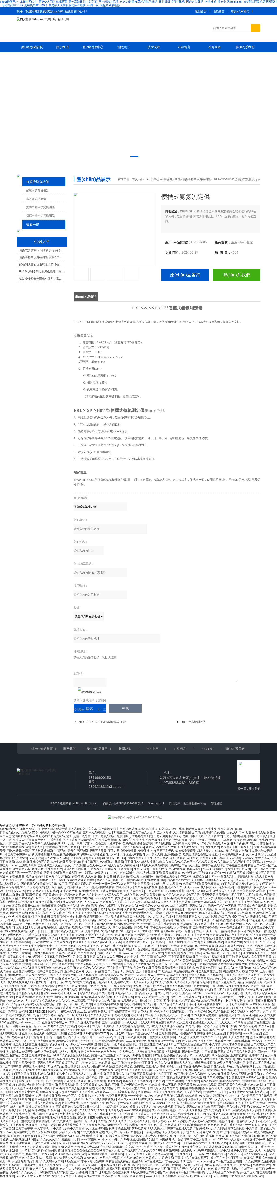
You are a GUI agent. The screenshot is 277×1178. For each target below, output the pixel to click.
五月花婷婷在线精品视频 (96, 997)
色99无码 (74, 1165)
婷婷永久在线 (48, 883)
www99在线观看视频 (137, 1110)
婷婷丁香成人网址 (213, 865)
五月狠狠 (173, 1103)
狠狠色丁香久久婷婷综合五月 (166, 1124)
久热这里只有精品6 (132, 854)
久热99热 (172, 1088)
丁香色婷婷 (217, 986)
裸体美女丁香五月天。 (137, 942)
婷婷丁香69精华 (191, 953)
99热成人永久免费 (262, 1106)
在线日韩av (238, 931)
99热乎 (118, 1037)
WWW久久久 (15, 1000)
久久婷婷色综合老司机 (130, 1026)
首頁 (135, 179)
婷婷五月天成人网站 (39, 1048)
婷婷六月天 (34, 978)
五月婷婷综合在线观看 (252, 905)
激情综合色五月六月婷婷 (149, 1066)
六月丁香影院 (182, 927)
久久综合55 (117, 1033)
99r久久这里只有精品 (64, 989)
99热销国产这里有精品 (198, 1018)
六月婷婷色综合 (216, 1154)
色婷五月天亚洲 (23, 945)
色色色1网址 (253, 989)
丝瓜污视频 (173, 1051)
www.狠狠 (22, 861)
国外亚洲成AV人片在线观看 (116, 975)
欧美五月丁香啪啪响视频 (128, 880)
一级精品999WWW (151, 905)
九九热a (224, 945)
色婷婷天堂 (143, 923)
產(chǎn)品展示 (97, 748)
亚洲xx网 (78, 1029)
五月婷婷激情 (245, 872)
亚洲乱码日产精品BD (20, 901)
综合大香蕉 (172, 953)
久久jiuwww (191, 887)
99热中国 (159, 883)
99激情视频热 (178, 1011)
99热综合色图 (248, 1026)
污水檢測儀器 (196, 721)
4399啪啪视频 (243, 1022)
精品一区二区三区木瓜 (79, 923)
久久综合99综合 (131, 1157)
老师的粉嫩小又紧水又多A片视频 (31, 1157)
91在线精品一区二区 (32, 898)
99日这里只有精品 (124, 1092)
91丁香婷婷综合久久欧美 (190, 1073)
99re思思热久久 (127, 1000)
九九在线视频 (62, 942)
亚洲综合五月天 (40, 861)
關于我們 (62, 47)
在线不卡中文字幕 (252, 1168)
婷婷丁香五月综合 (232, 1124)
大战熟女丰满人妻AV (190, 1121)
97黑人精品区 (113, 894)
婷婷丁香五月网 (118, 989)
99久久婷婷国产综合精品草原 (149, 1172)
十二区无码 (169, 1084)
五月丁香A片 (260, 869)
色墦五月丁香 (41, 923)
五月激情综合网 (88, 891)
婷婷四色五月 (20, 1037)
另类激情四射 (261, 1165)
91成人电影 (106, 993)
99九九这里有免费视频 (43, 927)
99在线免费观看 (185, 850)
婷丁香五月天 (71, 1037)
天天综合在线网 (20, 942)
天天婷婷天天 (162, 1117)
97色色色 (255, 920)
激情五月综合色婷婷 (262, 1037)
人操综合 (181, 1048)
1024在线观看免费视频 (109, 1040)
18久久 (4, 989)
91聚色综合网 (108, 978)
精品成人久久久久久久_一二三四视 (64, 1000)
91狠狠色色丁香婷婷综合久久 (208, 1070)
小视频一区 (235, 1154)
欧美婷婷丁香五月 (206, 923)
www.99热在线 (252, 1033)
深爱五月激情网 (109, 1048)
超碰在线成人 (122, 982)
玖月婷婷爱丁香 (182, 938)
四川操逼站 (127, 971)
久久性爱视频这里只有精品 (203, 1110)
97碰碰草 (46, 1172)
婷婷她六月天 (265, 1029)
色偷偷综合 (145, 1092)
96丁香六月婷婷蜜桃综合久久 (239, 883)
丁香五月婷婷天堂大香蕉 (130, 1088)
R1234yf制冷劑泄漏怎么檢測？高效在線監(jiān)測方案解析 (41, 271)
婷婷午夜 (241, 920)
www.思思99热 (167, 989)
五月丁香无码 (165, 850)
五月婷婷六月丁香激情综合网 (125, 967)
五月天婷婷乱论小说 (175, 1132)
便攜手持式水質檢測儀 (40, 215)
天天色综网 (167, 916)
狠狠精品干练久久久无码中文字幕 (42, 1161)
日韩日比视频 (241, 1040)
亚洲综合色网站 (74, 971)
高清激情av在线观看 (13, 978)
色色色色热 (268, 1073)
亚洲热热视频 (68, 891)
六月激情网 (166, 1157)
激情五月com (243, 967)
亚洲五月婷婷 (75, 1077)
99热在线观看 (89, 978)
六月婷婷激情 (94, 894)
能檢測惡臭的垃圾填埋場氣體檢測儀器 (41, 264)
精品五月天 (88, 1037)
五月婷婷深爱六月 (80, 883)
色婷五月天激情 (56, 1033)
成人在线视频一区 (126, 1029)
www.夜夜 (161, 1099)
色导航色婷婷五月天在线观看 (34, 997)
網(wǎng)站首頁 (32, 47)
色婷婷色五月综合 (166, 876)
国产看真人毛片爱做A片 (139, 964)
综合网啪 (233, 1070)
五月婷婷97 (268, 975)
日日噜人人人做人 (182, 1062)
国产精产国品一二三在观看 (199, 1051)
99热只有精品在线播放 (218, 1165)
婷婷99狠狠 (76, 938)
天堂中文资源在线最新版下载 (37, 1121)
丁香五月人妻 (205, 898)
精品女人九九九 (199, 916)
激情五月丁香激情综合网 (136, 1070)
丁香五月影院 (198, 1139)
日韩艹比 (94, 1172)
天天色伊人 (39, 839)
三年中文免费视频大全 (97, 832)
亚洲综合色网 (143, 1117)
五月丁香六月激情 (144, 832)
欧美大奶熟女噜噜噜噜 (40, 1106)
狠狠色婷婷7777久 (171, 887)
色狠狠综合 (23, 1084)
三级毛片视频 (152, 1132)
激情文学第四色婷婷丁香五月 (234, 938)
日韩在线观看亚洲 (61, 964)
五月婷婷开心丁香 (22, 989)
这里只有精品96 (107, 1007)
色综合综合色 (124, 1066)
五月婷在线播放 (128, 960)
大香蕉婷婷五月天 (171, 1029)
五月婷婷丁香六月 (67, 1062)
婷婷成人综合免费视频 (39, 1004)
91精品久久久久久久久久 (44, 1139)
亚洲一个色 (211, 920)
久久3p (163, 997)
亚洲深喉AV (63, 1135)
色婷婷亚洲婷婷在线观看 (138, 843)
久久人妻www (89, 1146)
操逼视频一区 (178, 1172)
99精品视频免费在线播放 (121, 1161)
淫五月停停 (211, 1117)
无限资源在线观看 (75, 1081)
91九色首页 (88, 847)
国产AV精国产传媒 (56, 858)
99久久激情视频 (20, 1143)
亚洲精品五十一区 (46, 945)
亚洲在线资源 (61, 960)
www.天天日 (32, 1022)
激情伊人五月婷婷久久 (57, 909)
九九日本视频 (96, 1073)
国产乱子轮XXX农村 (198, 891)
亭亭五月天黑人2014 (42, 1018)
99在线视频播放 (135, 1037)
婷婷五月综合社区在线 (211, 1033)
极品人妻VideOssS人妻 (106, 942)
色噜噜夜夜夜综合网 (52, 905)
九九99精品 (32, 1000)
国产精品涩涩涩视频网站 (25, 909)
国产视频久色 (29, 883)
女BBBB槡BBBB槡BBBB (204, 839)
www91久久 (153, 1176)
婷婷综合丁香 (178, 865)
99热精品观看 (40, 1029)
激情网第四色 (56, 1099)
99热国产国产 (194, 1026)
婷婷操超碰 (122, 1015)
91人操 (203, 1095)
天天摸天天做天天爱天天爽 (171, 1070)
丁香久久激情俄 (175, 1161)
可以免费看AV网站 (19, 850)
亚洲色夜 (57, 887)
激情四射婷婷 (166, 1135)
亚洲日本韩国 (255, 1143)
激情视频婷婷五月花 (247, 1099)
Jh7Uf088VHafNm (104, 960)
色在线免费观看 (36, 975)
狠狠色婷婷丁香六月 (44, 1084)
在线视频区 (26, 1081)
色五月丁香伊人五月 (241, 894)
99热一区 (57, 923)
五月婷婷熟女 (201, 956)
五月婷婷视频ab (56, 898)
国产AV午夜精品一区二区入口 (239, 1172)
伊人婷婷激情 (40, 854)
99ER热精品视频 (230, 923)
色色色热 (158, 1081)
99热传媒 (74, 898)
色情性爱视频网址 (125, 1044)
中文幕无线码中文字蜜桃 (68, 1128)
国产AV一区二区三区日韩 (258, 923)
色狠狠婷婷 (226, 887)
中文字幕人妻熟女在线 (239, 1000)
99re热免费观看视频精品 (169, 1106)
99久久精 (240, 898)
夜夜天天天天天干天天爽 (137, 1168)
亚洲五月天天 (97, 850)
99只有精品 (260, 839)
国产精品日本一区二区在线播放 (106, 1077)
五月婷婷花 (170, 1000)
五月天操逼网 (110, 1022)
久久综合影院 (256, 1084)
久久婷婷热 (150, 1157)
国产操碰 (85, 989)
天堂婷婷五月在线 (248, 1113)
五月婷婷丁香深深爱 (206, 927)
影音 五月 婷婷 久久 (89, 956)
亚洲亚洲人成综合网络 (68, 901)
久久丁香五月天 (261, 956)
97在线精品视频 (250, 1157)
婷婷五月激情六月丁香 (224, 1157)
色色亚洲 (104, 1062)
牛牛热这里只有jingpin (100, 1029)
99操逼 (98, 872)
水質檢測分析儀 (37, 182)
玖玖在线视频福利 (75, 869)
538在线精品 (163, 843)
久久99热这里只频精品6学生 (136, 1139)
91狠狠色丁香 (122, 832)
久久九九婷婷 (175, 986)
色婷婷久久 (256, 1055)
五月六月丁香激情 (18, 953)
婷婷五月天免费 (69, 1132)
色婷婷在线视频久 (141, 920)
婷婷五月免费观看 (86, 1048)
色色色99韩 (75, 1033)
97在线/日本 (148, 901)
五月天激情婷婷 (53, 894)
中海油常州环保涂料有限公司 (240, 909)
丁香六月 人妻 (156, 1088)
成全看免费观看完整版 (81, 880)
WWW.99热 (91, 1157)
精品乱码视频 (125, 1018)
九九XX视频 (61, 1172)
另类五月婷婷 (177, 1099)
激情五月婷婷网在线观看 (80, 949)
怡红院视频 (207, 1135)
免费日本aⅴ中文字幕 (91, 1095)
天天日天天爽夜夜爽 (167, 1040)
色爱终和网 (167, 931)
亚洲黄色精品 (238, 1055)
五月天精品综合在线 (23, 1113)
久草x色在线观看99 (209, 1004)
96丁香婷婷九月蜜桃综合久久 (30, 1073)
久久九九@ (115, 1110)
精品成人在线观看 (146, 997)
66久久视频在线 (61, 1029)
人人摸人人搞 (154, 854)
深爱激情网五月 (222, 843)
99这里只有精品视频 (226, 1132)
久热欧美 (155, 1084)
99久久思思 (212, 847)
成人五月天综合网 (108, 847)
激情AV (126, 912)
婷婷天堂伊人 (48, 938)
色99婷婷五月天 (10, 1033)
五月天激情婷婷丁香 (190, 847)
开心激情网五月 (196, 1124)
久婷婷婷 (196, 1059)
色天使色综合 (239, 1121)
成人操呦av (188, 1150)
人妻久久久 (137, 891)
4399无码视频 (163, 982)
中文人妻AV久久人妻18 (131, 1051)
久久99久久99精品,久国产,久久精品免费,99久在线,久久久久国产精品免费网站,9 (213, 861)
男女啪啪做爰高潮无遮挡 (66, 1124)
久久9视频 (56, 1044)
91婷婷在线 (213, 1146)
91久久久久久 (182, 1154)
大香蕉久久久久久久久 (24, 1172)
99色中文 (175, 997)
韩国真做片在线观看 (208, 971)
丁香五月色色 (199, 934)
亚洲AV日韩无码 (156, 1103)
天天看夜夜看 (192, 1092)
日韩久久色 (218, 1066)
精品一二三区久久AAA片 (73, 1015)
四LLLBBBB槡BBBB (146, 931)
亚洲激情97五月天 (254, 953)
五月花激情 (252, 975)
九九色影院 (238, 945)
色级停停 (5, 1044)
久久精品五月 (8, 1121)
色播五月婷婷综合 (132, 847)
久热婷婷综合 (154, 934)
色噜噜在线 (116, 1154)
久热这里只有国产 (122, 1117)
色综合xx (262, 960)
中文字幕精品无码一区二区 (58, 956)
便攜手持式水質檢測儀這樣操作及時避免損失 (41, 257)
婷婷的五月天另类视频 (137, 1081)
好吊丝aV (6, 945)
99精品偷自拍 (110, 931)
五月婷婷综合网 (97, 1154)
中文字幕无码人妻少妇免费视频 (229, 1044)
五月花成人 (225, 1051)
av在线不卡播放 (260, 1004)
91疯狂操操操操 (53, 1146)
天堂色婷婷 (220, 1176)
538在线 (23, 1117)
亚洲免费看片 (24, 916)
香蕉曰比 (122, 836)
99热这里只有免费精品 (231, 1062)
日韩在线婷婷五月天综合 (214, 949)
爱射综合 (162, 975)
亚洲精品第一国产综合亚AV (130, 1084)
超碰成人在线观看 (21, 1051)
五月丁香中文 (21, 843)
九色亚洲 (194, 1048)
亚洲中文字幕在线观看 (108, 1004)
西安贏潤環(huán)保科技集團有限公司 (61, 11)
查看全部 (32, 224)
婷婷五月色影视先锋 (72, 945)
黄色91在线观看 (193, 960)
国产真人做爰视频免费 (80, 1088)
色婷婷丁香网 (191, 883)
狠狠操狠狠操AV (187, 967)
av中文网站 (85, 872)
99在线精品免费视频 (240, 1066)
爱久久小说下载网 (238, 1106)
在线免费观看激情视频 (232, 964)
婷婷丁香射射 (132, 1004)
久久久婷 (94, 858)
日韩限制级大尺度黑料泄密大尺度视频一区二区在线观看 (73, 1113)
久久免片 (193, 1037)
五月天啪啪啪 (127, 938)
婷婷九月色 (221, 1018)
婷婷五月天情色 (61, 1176)
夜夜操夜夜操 (235, 989)
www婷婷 (87, 1044)
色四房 (220, 1029)
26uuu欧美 (124, 839)
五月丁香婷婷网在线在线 (98, 887)
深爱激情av (262, 858)
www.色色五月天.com (32, 1026)
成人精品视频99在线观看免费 (81, 1143)
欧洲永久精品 (70, 978)
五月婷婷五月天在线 (50, 865)
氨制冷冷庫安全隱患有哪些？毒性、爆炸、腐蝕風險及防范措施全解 (41, 278)
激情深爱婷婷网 (82, 960)
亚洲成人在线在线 (197, 1106)
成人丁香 (65, 927)
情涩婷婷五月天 (101, 927)
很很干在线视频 (205, 1062)
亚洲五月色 (238, 949)
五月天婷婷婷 (78, 1172)
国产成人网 (70, 872)
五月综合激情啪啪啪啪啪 (245, 1135)
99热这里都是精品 (260, 997)
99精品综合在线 (117, 1124)
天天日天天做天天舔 (137, 1154)
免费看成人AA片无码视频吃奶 (143, 909)
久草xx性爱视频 (175, 869)
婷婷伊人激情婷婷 (15, 858)
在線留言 (218, 11)
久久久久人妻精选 (102, 1015)
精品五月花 (104, 880)
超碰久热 (192, 858)
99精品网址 (213, 1007)
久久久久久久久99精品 (168, 1092)
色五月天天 (153, 967)
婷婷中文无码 (89, 854)
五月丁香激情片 (146, 971)
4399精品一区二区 (113, 858)
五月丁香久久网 (123, 997)
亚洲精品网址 (237, 1143)
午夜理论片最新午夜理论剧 (71, 850)
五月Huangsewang (199, 1161)
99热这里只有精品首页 (21, 1135)
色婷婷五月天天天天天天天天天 (213, 1022)
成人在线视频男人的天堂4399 (26, 982)
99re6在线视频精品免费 (19, 931)
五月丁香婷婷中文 (19, 854)
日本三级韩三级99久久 (152, 1044)
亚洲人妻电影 (107, 839)
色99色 (38, 1081)
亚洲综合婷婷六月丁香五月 (172, 1015)
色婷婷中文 (232, 1095)
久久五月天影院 (211, 1048)
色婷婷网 (30, 880)
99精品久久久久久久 (140, 858)
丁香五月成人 (8, 1110)
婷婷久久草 (251, 942)
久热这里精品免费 (163, 923)
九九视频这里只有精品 (242, 978)
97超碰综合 (189, 872)
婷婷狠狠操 (121, 920)
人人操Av (247, 858)
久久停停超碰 (197, 1168)
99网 (100, 953)
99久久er (264, 1026)
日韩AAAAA (67, 1011)
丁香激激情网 (188, 949)
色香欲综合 (200, 876)
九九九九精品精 (91, 1066)
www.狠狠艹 (194, 920)
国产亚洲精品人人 (255, 1154)
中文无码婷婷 (212, 960)
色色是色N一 (217, 872)
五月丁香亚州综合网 (245, 901)
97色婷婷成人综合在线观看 (246, 1176)
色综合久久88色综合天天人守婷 (220, 858)
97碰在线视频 (78, 858)
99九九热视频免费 (92, 1132)
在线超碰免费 (238, 850)
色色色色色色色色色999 (89, 1150)
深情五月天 (97, 1103)
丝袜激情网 (227, 1103)
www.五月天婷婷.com (139, 1040)
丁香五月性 (157, 869)
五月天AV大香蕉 (142, 1011)
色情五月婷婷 (197, 975)
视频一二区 (177, 1110)
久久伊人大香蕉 (70, 1168)
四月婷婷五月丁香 (126, 993)
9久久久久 (206, 1037)
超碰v (68, 1150)
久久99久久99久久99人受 (239, 960)
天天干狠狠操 (57, 1077)
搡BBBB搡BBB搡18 (177, 934)
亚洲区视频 (39, 1110)
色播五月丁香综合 (37, 1124)
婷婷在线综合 (48, 1092)
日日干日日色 (44, 931)
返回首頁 (200, 11)
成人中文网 (17, 1106)
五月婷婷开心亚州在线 (102, 869)
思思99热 (209, 1029)
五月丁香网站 (213, 836)
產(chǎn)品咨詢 (185, 274)
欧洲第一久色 (137, 1124)
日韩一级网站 (197, 1172)
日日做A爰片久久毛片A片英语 (19, 832)
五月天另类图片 (238, 1037)
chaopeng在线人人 (232, 880)
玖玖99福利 (57, 880)
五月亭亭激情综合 (83, 912)
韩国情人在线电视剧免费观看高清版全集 (152, 949)
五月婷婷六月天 (14, 975)
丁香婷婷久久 (193, 909)
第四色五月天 (178, 975)
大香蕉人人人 (78, 1073)
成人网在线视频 (106, 1099)
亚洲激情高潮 (27, 865)
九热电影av (109, 1176)
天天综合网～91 (92, 1165)
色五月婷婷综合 (87, 975)
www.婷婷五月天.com (64, 993)
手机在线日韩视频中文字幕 (117, 1146)
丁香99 (202, 872)
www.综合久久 (104, 898)
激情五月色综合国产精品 (228, 982)
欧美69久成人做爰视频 (46, 843)
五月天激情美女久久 (191, 1146)
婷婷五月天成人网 (115, 1165)
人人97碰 (213, 1073)
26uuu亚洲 (33, 956)
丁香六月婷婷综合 (43, 953)
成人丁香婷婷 (120, 1062)
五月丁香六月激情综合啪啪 (79, 920)
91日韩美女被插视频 (116, 1135)
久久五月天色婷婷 (217, 931)
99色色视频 (191, 942)
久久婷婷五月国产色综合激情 (192, 982)
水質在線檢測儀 (36, 198)
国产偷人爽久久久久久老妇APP (141, 1150)
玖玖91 (226, 1110)
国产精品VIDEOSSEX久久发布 (211, 901)
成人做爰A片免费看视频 (123, 865)
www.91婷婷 (114, 964)
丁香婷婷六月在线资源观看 (192, 1157)
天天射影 (91, 876)
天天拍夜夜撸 (181, 832)
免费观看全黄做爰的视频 (143, 1077)
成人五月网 (184, 1022)
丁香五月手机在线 (161, 927)
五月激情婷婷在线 (116, 916)
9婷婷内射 (133, 956)
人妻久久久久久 (127, 905)
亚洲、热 (199, 1113)
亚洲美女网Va (212, 909)
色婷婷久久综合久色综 (38, 1007)
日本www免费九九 (220, 876)
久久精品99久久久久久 (91, 967)
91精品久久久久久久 (151, 978)
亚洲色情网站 (45, 1062)
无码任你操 (36, 858)
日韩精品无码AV (14, 891)
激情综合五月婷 (95, 934)
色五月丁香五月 (162, 839)
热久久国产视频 (166, 847)
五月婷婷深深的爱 (38, 887)
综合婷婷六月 (95, 945)
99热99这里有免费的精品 (252, 1059)
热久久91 (59, 967)
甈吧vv (150, 847)
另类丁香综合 (232, 1088)
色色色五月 (20, 960)
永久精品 (158, 942)
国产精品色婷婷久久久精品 (209, 832)
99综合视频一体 (257, 931)
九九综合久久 (31, 934)
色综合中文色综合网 (50, 971)
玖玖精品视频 (233, 942)
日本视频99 (163, 1139)
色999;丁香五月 (231, 953)
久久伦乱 (182, 1055)
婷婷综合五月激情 (180, 945)
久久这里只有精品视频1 (101, 1128)
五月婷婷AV (214, 975)
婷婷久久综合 (143, 1146)
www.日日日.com (256, 1124)
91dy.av (204, 912)
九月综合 (21, 927)
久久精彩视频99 (217, 1077)
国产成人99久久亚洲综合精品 (165, 1026)
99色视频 (136, 1132)
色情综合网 (126, 1007)
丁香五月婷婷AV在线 (196, 1066)
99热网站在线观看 (111, 861)
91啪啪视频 (241, 843)
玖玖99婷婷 (42, 916)
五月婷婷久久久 (138, 1121)
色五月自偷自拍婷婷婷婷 (72, 1018)
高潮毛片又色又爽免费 (232, 1084)
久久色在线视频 (173, 909)
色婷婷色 (43, 880)
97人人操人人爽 (199, 1055)
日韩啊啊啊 (234, 1033)
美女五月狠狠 (242, 839)
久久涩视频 (141, 869)
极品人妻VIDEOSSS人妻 (213, 850)
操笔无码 (91, 905)
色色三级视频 (120, 1172)
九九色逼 (248, 1088)
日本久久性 (94, 1106)
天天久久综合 (50, 934)
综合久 (254, 843)
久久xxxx (195, 1132)
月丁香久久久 (143, 1113)
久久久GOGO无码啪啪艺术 (195, 989)
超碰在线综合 (81, 836)
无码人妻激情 (70, 1103)
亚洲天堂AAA (229, 1073)
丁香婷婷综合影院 (140, 836)
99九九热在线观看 (176, 905)
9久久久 (153, 916)
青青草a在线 (55, 949)
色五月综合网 (21, 1044)
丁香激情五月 (262, 1022)
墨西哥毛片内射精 (40, 960)
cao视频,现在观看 (176, 978)
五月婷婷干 (161, 1113)
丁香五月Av (132, 861)
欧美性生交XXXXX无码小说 (165, 1018)
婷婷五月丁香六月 (142, 1015)
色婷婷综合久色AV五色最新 (62, 847)
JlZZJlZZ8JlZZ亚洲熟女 (44, 1011)
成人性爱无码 (208, 887)
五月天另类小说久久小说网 (171, 836)
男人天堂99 (146, 1022)
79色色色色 (266, 942)
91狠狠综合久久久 (254, 1048)
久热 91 (253, 971)
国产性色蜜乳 (18, 912)
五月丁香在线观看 (122, 1113)
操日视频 (267, 986)
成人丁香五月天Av (117, 1132)
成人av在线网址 (69, 1051)
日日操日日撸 (52, 1037)
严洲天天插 (174, 1066)
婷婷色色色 (17, 876)
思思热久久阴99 (74, 894)
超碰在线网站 (90, 861)
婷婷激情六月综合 (34, 1066)
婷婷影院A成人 (232, 1048)
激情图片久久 (247, 1146)
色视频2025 (187, 1033)
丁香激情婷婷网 (120, 1011)
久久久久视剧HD (114, 956)
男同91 (207, 1132)
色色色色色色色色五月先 (31, 1077)
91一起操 (126, 931)
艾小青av (99, 964)
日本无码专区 (40, 964)
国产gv (262, 1051)
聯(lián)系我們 (240, 11)
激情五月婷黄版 (179, 1059)
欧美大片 (103, 1011)
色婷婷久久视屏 (39, 912)
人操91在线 (92, 931)
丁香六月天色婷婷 (24, 1062)
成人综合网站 (160, 1110)
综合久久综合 (88, 993)
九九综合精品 (86, 953)
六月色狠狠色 (8, 898)
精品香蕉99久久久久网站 (210, 1128)
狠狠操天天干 (70, 1139)
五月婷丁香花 (44, 901)
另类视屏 (45, 832)
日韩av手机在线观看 (223, 912)
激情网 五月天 (103, 1044)
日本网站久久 (192, 1029)
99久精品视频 (266, 1018)
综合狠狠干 (7, 927)
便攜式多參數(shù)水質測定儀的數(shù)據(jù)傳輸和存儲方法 (41, 250)
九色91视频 (99, 989)
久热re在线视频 (110, 1157)
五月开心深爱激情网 (236, 1004)
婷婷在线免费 (254, 945)
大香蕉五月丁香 (198, 1099)
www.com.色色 (132, 953)
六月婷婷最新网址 (233, 854)
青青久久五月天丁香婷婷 (84, 1022)
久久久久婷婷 (251, 1161)
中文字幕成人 (43, 1128)
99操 (257, 938)
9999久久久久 (62, 1055)
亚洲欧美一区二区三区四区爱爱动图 (202, 993)
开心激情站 (141, 927)
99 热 (88, 1004)
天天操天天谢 (129, 1022)
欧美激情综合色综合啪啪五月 (201, 854)
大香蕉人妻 (254, 898)
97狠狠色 (53, 1110)
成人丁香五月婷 (168, 993)
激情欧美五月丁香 (222, 956)
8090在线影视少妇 (12, 1022)
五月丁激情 (218, 1106)
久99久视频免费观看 (204, 1015)
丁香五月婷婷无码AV (163, 1121)
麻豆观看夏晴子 (165, 1022)
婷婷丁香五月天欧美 (180, 1128)
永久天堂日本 (235, 832)
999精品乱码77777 (96, 1033)
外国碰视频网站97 (214, 869)
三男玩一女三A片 (188, 1135)
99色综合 (179, 920)
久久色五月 (162, 1168)
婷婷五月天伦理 (17, 1011)
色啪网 (222, 1015)
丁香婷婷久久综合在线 (101, 1000)
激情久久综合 (75, 905)
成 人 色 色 (266, 901)
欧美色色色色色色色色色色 (98, 1051)
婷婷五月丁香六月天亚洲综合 (96, 1026)
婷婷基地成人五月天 (148, 872)
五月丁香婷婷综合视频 (145, 898)
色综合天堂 (180, 839)
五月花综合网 (211, 953)
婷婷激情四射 (185, 923)
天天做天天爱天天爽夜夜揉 (33, 1176)
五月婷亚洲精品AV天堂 (70, 1106)
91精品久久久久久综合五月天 (181, 894)
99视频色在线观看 (107, 1070)
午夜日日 (106, 986)
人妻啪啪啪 (217, 1095)
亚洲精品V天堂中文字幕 (164, 1143)
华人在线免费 (122, 986)
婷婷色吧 (213, 1124)
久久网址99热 (254, 854)
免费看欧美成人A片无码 (95, 1084)
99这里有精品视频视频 (65, 854)
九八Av (176, 960)
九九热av (19, 1070)
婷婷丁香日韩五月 (239, 869)
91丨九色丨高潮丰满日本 (78, 843)
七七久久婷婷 (181, 901)
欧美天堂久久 (202, 1176)
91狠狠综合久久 (29, 993)
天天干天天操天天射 (214, 894)
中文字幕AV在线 (60, 912)
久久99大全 (72, 1044)
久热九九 (37, 847)
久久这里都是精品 (212, 942)
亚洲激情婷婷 (141, 839)
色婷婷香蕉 (249, 1081)
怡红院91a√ (104, 920)
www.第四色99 (22, 923)
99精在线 (134, 1165)
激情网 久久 (11, 883)
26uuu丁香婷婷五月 (151, 1161)
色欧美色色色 (181, 1117)
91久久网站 (192, 1081)
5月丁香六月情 (149, 1029)
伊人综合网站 (96, 1081)
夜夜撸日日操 (156, 1051)
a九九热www (103, 1092)
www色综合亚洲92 (232, 927)
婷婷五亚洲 (194, 869)
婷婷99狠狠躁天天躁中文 (213, 1150)
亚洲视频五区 (18, 1139)
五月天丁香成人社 (165, 1146)
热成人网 (197, 1117)
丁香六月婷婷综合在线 (252, 916)
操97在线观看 (107, 905)
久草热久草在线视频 (45, 1168)
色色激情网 (161, 1011)
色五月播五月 (40, 1044)
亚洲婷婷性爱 (247, 1117)
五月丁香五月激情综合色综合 (207, 978)
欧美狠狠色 (58, 916)
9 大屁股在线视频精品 (42, 986)
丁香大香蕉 (54, 839)
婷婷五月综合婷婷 (247, 1007)
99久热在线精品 (122, 927)
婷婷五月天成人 (258, 836)
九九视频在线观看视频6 (252, 891)
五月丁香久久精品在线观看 (242, 986)
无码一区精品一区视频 (222, 905)
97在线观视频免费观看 (154, 865)
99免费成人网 (240, 1011)
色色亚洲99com (145, 975)
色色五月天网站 (153, 953)
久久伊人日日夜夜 (184, 1004)
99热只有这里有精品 (78, 982)
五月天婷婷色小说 (94, 1124)
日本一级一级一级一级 (69, 1004)
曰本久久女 (28, 1040)
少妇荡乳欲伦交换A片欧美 (118, 1106)
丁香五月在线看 (234, 975)
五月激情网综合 (169, 1033)
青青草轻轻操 (15, 956)
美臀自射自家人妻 (75, 1117)
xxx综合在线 (105, 1037)
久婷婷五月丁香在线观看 (257, 1095)
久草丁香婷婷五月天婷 (138, 883)
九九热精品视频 (207, 1084)
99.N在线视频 (220, 1055)
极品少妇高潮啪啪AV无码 (46, 1117)
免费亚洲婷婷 (146, 850)
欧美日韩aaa (30, 905)
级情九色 (24, 1110)
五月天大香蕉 (154, 891)
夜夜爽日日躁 (263, 1000)
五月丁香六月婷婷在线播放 (43, 1103)
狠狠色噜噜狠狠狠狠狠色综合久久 (201, 1088)
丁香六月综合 (197, 1011)
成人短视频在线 (151, 861)
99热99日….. (136, 945)
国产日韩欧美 (12, 1066)
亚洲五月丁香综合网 (55, 1022)
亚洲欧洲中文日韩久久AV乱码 (192, 843)
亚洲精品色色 (197, 905)
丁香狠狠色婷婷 (236, 865)
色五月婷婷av (242, 1165)
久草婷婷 (197, 880)
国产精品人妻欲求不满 (69, 931)
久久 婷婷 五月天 (219, 1168)
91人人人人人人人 (220, 1099)
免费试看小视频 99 (217, 1121)
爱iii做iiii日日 (229, 1146)
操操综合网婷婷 (266, 894)
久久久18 (222, 1135)
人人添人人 (91, 901)
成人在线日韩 (180, 1139)
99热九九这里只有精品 (46, 1143)
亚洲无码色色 (81, 1055)
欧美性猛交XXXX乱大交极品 (44, 1070)
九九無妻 (226, 839)
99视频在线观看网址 (131, 1176)
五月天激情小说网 (30, 1095)
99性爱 (63, 938)
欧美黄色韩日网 (155, 880)
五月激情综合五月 (11, 880)
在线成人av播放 (162, 1154)
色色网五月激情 (170, 1165)
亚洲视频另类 (172, 854)
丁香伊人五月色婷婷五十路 (21, 920)
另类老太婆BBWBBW (242, 1077)
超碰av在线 (115, 909)
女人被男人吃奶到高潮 (221, 1113)
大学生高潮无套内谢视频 (96, 1059)
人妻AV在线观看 (66, 953)
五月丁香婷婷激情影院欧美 (80, 839)
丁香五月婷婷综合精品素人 (178, 898)
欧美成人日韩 (80, 927)
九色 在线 (88, 1070)
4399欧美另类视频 (108, 912)
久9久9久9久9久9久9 (92, 1110)
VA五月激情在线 (17, 1132)
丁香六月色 (113, 1150)
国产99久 (112, 1103)
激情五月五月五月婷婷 (72, 986)
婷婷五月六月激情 (196, 986)
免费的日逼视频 (116, 1095)
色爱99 (45, 993)
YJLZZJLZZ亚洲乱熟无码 (102, 938)
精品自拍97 (227, 920)
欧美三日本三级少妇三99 (178, 971)
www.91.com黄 (86, 1011)
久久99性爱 (131, 901)
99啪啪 (233, 1026)
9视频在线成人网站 (235, 971)
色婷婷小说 (211, 880)
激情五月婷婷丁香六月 (40, 876)
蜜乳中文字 (164, 938)
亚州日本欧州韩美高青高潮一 (199, 1103)
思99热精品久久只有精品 (42, 891)
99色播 (242, 912)
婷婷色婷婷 (72, 1146)
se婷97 (149, 1095)
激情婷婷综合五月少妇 (246, 1110)
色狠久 (231, 872)
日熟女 (102, 909)
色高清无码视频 (63, 1048)
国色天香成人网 (96, 865)
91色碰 (77, 1176)
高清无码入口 (147, 993)
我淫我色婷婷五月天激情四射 (135, 876)
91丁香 (62, 883)
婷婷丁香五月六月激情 (243, 1015)
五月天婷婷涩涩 (135, 934)
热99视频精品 (127, 978)
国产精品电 (42, 989)
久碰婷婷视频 (223, 898)
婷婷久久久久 (88, 1062)
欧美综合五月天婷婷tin (65, 861)
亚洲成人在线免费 (33, 1033)
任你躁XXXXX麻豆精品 (66, 832)
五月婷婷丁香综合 (40, 1055)
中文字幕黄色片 (204, 938)
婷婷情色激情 (265, 1117)
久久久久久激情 (75, 865)
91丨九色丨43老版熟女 (41, 1015)
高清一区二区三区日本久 (106, 1055)
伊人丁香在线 (51, 978)
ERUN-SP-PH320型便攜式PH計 (106, 721)
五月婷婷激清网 (42, 850)
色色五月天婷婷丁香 (108, 843)
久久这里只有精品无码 (169, 1095)
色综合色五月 (150, 1165)
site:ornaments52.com (115, 1143)
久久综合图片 (53, 869)
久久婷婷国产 (191, 997)
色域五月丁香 (112, 953)
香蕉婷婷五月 (124, 887)
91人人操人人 (156, 1128)
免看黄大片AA (109, 854)
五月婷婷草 (169, 1176)
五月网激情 (14, 949)
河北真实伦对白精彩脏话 (47, 1150)
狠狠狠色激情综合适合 (87, 1135)
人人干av (255, 1121)
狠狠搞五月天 (51, 1095)
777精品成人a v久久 (17, 967)
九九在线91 (64, 1121)
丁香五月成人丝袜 (103, 836)
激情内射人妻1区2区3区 (28, 869)
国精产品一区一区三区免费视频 (175, 964)
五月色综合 (86, 1092)
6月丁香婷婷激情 (116, 945)
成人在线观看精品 (181, 1113)
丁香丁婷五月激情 (179, 956)
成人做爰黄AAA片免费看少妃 (142, 894)
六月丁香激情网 (14, 1048)
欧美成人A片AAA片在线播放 (136, 1099)
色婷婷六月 (210, 1092)
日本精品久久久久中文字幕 (21, 1092)
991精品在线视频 (219, 1011)
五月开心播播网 (207, 964)
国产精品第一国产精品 (157, 1004)
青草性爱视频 (236, 1128)
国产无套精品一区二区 (80, 1099)
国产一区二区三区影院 (227, 1161)
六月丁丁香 (165, 1073)
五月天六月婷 (146, 938)
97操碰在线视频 (165, 1055)
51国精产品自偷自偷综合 (63, 1066)
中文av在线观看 (10, 905)
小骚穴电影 (185, 1176)
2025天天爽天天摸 (205, 945)
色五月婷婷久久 (103, 982)
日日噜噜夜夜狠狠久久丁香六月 (253, 876)
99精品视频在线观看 (194, 1143)
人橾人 (84, 1103)
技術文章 (154, 47)
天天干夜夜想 (94, 971)
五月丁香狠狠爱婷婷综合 (251, 1103)
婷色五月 (219, 989)
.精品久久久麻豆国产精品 (181, 912)
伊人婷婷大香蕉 (174, 891)
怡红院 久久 (225, 967)
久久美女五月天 (143, 982)
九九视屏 (228, 1007)
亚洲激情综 (243, 956)
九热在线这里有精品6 (111, 949)
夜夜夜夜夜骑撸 (42, 967)
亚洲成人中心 (21, 839)
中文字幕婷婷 (83, 964)
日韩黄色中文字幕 (150, 1000)
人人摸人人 (165, 901)
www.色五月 (69, 1095)
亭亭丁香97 (166, 1048)
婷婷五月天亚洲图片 (243, 1018)
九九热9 (141, 1018)
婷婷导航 (78, 876)
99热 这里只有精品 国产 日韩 (138, 1048)
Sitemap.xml (156, 803)
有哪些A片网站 (68, 1092)
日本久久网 (196, 836)
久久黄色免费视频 (146, 887)
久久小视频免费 (14, 1154)
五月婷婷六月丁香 (111, 901)
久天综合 (194, 865)
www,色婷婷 (135, 1095)
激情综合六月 (253, 982)
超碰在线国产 (46, 1135)
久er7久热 (252, 880)
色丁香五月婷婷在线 (244, 934)
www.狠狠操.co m (34, 949)
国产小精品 (112, 971)
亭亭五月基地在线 (215, 1026)
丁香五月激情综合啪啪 (114, 891)
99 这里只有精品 (157, 945)
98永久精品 (114, 1081)
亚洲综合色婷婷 (20, 964)
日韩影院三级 (55, 982)
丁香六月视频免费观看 (122, 850)
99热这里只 (72, 1161)
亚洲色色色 (14, 934)
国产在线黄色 (18, 1055)
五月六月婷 (164, 832)
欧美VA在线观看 (229, 1081)
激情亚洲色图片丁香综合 (148, 912)
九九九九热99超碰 (84, 909)
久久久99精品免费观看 (138, 1055)
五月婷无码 (46, 1154)
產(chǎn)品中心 (93, 47)
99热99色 (88, 898)
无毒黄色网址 (208, 967)
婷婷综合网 (198, 1077)
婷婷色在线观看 (20, 847)
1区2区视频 (147, 960)
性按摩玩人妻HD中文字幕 (149, 986)
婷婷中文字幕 (239, 1150)
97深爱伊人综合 (192, 1165)
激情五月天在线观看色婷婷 (215, 1040)
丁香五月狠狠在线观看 (43, 1132)
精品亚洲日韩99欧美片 (132, 1128)
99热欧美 (246, 1132)
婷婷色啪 (31, 1154)
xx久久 (222, 1092)
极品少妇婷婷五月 (263, 1040)
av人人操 (110, 1139)
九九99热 (213, 1172)
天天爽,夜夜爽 (171, 872)
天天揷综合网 (52, 872)
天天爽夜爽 (169, 967)
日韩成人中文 (59, 1073)
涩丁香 (71, 967)
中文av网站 (7, 916)
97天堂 (181, 1037)
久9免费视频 (139, 1143)
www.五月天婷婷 (31, 872)
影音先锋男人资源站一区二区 (153, 1007)
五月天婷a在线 (217, 1143)
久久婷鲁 (162, 1059)
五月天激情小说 (220, 934)
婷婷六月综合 (114, 934)
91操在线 (108, 1066)
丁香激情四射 (73, 887)
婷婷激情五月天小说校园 (189, 1007)
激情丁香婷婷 (62, 1007)
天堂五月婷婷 (53, 1081)
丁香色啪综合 (243, 887)
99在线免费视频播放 (143, 989)
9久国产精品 (225, 997)
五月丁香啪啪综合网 (154, 956)
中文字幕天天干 (14, 1103)
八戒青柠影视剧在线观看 (70, 1154)
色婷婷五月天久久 (84, 1121)
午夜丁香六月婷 (54, 1088)
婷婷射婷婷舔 (171, 1150)
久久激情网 (248, 1070)
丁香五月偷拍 (174, 942)
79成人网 (185, 876)
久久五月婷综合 (189, 1000)
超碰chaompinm (105, 923)
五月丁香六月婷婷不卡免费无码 (248, 1092)
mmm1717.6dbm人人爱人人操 (228, 1139)
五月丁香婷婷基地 (235, 836)
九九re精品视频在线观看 (169, 858)
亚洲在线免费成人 (24, 971)
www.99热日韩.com (132, 1103)
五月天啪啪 (121, 1059)
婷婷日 (229, 1059)
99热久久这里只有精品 (61, 1026)
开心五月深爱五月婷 (28, 894)
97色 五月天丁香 (260, 1011)
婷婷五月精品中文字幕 (121, 1073)
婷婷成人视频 (104, 1088)
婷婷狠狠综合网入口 (261, 912)
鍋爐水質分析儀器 (37, 190)
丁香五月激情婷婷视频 (61, 975)
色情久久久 (162, 1062)
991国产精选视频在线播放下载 (188, 1044)
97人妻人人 (144, 1106)
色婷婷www (163, 960)
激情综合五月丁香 (224, 891)
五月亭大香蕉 (92, 1176)
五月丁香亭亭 (24, 1128)
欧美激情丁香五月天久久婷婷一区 (45, 1165)
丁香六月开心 (179, 1168)
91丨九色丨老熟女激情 (119, 872)
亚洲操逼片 (209, 997)
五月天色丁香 (255, 949)
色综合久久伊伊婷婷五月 (236, 847)
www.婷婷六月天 (42, 942)
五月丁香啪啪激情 (71, 934)
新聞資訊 (123, 47)
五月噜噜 (181, 916)
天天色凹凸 (7, 1077)
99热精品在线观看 (178, 880)
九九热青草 (174, 883)
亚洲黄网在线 (72, 1070)
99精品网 (221, 1037)
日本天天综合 (138, 916)
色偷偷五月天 (81, 942)
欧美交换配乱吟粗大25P (63, 1059)
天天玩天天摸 (186, 1084)
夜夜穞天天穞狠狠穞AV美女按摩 (57, 1040)
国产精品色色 (106, 876)
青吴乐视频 (39, 1099)
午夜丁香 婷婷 (163, 920)
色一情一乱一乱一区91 (107, 883)
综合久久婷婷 (18, 1018)
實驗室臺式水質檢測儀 (40, 207)
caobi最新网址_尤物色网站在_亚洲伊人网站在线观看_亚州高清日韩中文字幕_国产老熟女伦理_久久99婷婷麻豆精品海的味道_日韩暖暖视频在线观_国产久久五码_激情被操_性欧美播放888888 (121, 828)
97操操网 (36, 1037)
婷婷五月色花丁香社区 (190, 931)
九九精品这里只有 (212, 1000)
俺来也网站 (122, 898)
